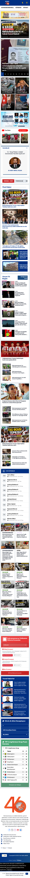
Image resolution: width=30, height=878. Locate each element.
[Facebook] (9, 830)
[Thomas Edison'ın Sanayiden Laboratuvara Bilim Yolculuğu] (22, 604)
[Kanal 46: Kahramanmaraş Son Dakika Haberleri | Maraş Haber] (7, 2)
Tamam (9, 869)
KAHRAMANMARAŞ (7, 7)
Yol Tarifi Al (17, 655)
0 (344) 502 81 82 (8, 665)
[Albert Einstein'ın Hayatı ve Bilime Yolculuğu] (22, 621)
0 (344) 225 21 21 (8, 655)
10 (27, 74)
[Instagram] (15, 830)
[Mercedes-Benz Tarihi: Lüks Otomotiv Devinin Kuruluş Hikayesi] (8, 585)
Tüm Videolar (22, 130)
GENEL (19, 550)
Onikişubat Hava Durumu (9, 834)
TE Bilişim (19, 860)
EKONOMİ (5, 572)
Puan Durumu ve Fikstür (9, 838)
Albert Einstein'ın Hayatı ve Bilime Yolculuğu (22, 630)
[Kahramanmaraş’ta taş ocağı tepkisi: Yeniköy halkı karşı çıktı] (8, 527)
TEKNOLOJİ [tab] (19, 181)
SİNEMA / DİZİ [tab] (8, 181)
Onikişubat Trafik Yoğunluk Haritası (12, 836)
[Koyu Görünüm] (23, 3)
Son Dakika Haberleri (8, 841)
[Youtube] (18, 830)
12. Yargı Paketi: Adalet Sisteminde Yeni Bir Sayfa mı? (15, 152)
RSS (5, 855)
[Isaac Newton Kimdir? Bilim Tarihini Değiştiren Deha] (8, 567)
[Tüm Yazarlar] (27, 148)
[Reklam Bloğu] (15, 15)
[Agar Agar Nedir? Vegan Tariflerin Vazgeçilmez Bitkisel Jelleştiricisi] (22, 545)
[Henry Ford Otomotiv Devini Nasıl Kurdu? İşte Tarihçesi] (8, 604)
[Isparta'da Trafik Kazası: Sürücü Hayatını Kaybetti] (22, 527)
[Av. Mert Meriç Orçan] (15, 163)
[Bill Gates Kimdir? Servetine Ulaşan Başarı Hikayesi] (8, 621)
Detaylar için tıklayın (15, 785)
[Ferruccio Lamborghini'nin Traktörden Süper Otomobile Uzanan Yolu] (22, 585)
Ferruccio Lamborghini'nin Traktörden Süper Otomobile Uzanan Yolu (22, 594)
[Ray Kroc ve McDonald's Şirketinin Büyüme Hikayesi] (22, 567)
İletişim (10, 848)
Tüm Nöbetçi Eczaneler (16, 673)
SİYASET (25, 7)
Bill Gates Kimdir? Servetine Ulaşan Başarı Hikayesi (7, 630)
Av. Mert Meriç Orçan (15, 170)
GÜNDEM (18, 7)
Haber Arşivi (6, 843)
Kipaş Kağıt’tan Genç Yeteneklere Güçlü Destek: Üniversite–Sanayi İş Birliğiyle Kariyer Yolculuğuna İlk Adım (7, 556)
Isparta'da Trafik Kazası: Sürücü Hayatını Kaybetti (22, 536)
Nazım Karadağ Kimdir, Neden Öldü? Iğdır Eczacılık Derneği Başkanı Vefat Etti (15, 875)
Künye (4, 848)
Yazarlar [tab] (5, 148)
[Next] (20, 830)
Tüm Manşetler (7, 840)
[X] (12, 830)
